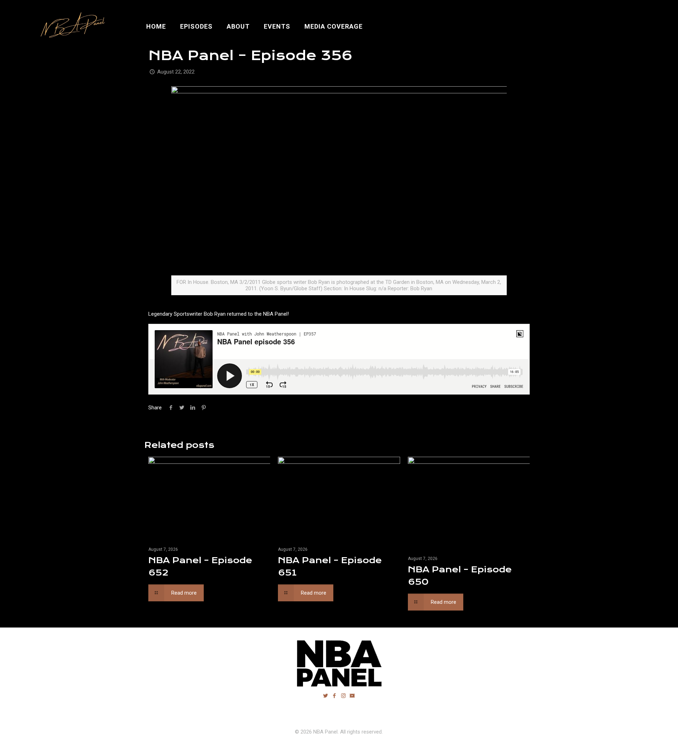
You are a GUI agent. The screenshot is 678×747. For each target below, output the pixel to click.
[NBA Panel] (71, 26)
